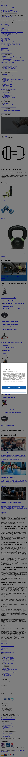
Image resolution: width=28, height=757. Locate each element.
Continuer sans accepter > (21, 367)
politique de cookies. (8, 383)
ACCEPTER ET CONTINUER (14, 387)
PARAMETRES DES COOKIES (14, 390)
